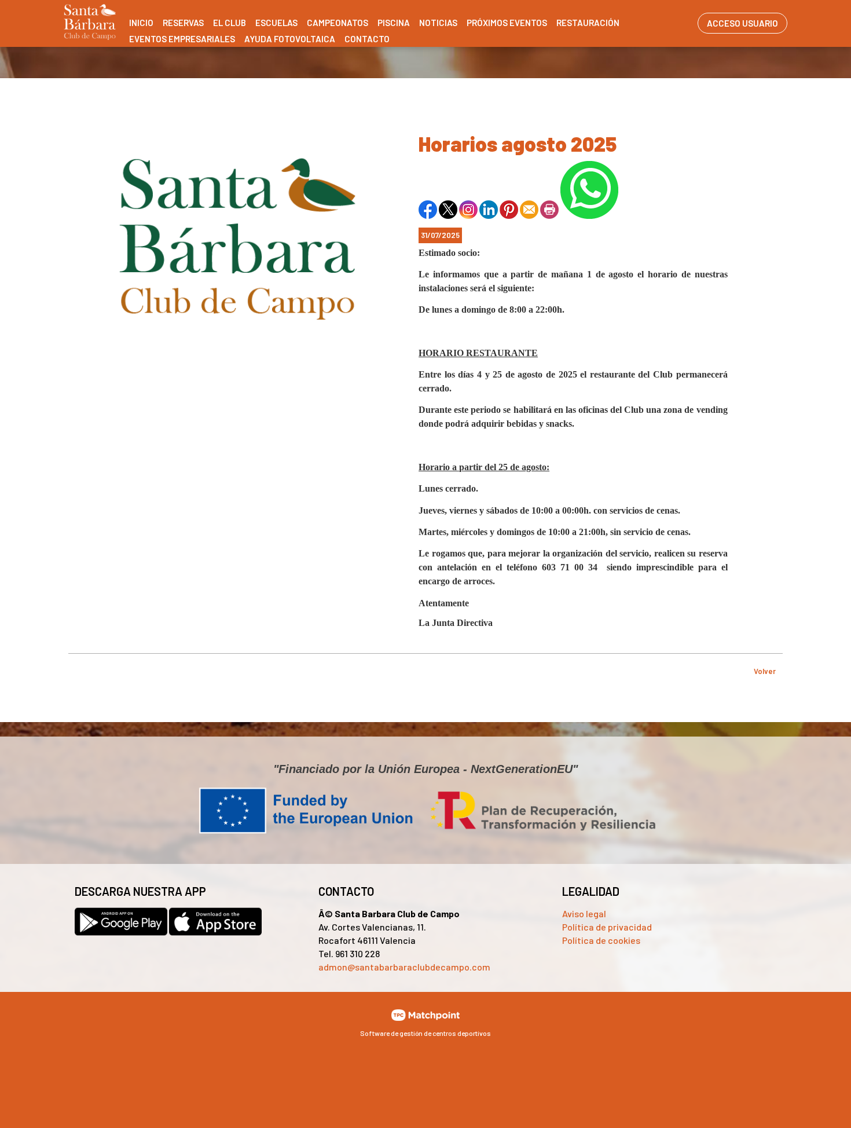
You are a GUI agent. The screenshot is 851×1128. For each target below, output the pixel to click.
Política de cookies (601, 940)
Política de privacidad (607, 926)
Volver (765, 671)
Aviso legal (584, 913)
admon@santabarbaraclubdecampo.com (404, 966)
